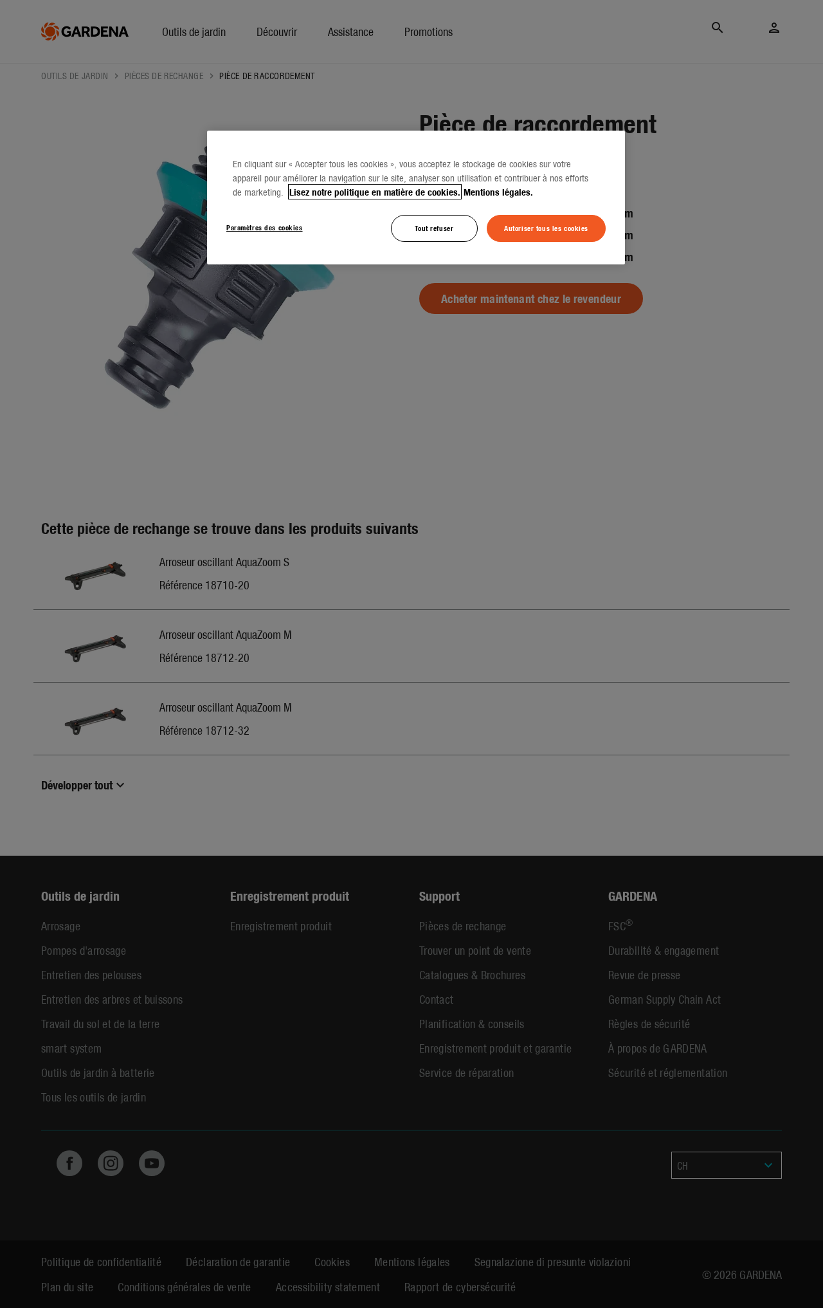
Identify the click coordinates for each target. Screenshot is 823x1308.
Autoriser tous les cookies (546, 228)
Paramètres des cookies (264, 227)
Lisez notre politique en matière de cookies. (374, 191)
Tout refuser (434, 228)
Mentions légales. (498, 191)
